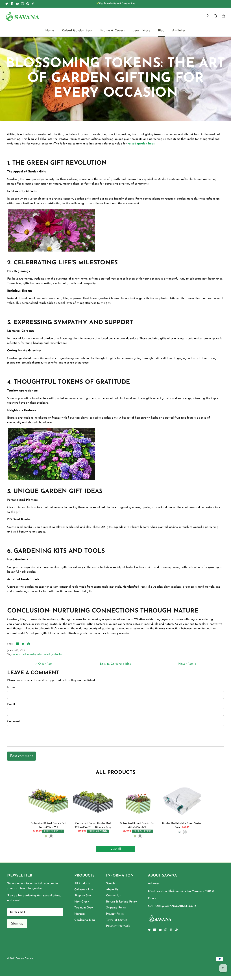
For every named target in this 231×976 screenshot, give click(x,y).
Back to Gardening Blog (115, 664)
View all (115, 849)
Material (79, 913)
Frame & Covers (112, 30)
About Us (112, 889)
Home (49, 30)
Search (110, 883)
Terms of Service (116, 920)
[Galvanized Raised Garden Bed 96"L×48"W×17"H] (48, 798)
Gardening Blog (84, 920)
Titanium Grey (83, 907)
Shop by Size (82, 895)
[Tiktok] (33, 3)
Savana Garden (24, 958)
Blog (161, 30)
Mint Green (81, 901)
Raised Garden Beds (77, 30)
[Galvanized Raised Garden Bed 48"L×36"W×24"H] (137, 798)
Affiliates (179, 30)
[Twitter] (6, 3)
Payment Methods (118, 926)
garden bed (19, 654)
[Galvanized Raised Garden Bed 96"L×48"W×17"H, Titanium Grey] (92, 798)
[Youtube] (17, 3)
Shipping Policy (116, 907)
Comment (13, 721)
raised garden (34, 654)
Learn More (141, 30)
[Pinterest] (27, 3)
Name (11, 687)
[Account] (207, 16)
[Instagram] (22, 3)
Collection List (83, 889)
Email (11, 704)
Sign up (17, 923)
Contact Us (113, 895)
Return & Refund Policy (121, 901)
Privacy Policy (115, 913)
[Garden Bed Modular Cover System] (182, 798)
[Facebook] (12, 3)
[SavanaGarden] (22, 16)
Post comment (21, 756)
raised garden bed (53, 654)
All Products (82, 883)
